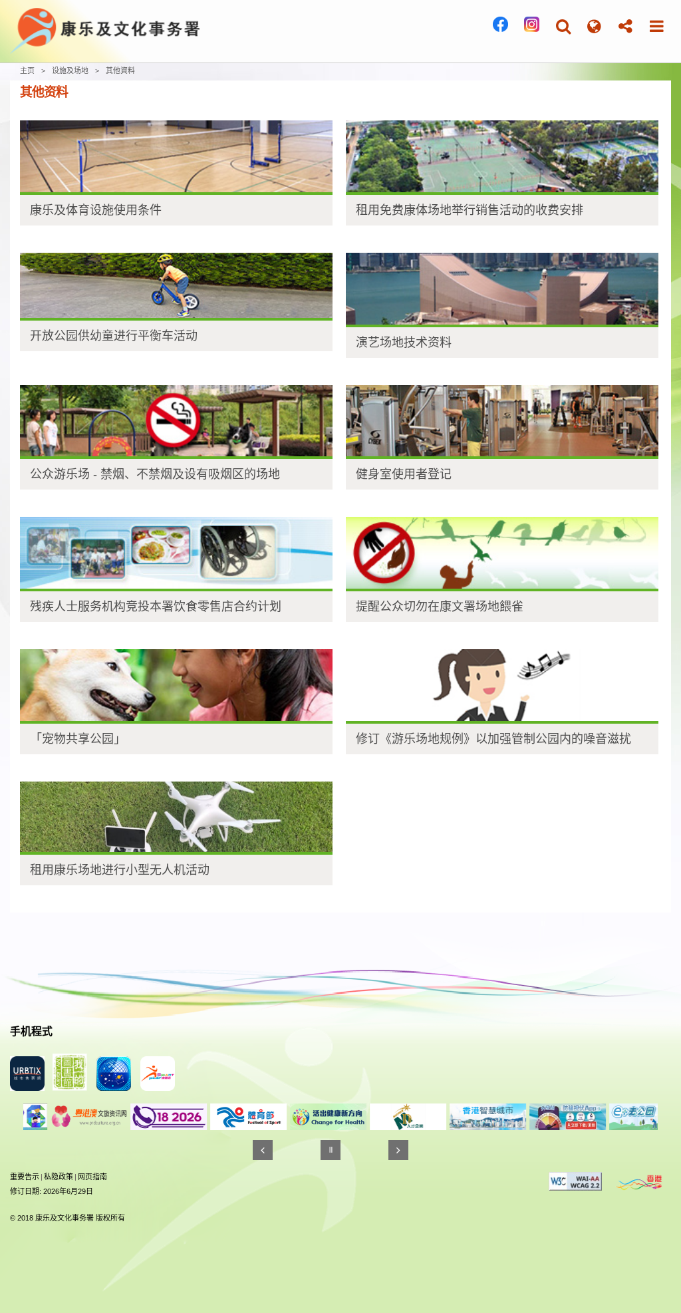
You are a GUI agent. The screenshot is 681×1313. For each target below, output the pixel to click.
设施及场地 (70, 70)
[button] (563, 26)
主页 (27, 70)
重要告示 (24, 1177)
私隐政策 (58, 1177)
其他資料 (120, 70)
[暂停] (330, 1150)
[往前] (263, 1150)
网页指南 (92, 1177)
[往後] (398, 1150)
